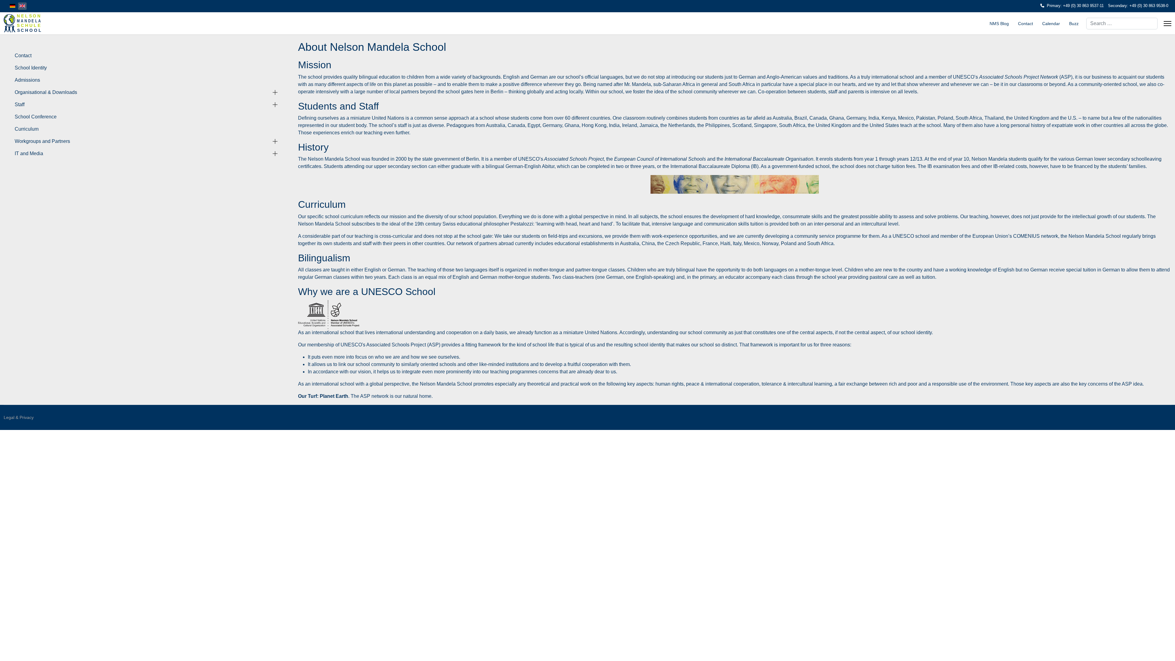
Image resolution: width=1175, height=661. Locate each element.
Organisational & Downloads (46, 92)
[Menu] (1167, 24)
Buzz (1074, 23)
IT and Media (29, 153)
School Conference (36, 116)
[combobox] (1122, 23)
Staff (19, 104)
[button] (275, 92)
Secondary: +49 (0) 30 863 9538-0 (1138, 6)
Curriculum (27, 129)
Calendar (1051, 23)
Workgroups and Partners (42, 141)
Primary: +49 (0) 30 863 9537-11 (1075, 6)
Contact (1025, 23)
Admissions (27, 80)
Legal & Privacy (19, 417)
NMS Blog (999, 23)
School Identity (31, 67)
